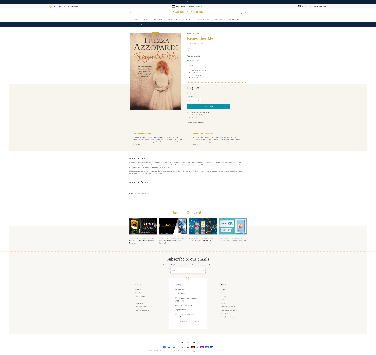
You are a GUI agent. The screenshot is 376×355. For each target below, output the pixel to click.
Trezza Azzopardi (196, 44)
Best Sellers (139, 293)
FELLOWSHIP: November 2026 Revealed (170, 242)
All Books (138, 289)
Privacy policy (194, 351)
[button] (131, 13)
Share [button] (191, 65)
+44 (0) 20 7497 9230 (183, 305)
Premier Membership (228, 307)
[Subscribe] (203, 270)
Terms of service (206, 351)
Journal (223, 303)
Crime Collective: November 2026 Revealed (142, 242)
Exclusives (138, 300)
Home (131, 24)
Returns (223, 296)
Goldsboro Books (159, 351)
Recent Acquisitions (142, 310)
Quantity (190, 96)
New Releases (140, 296)
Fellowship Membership (229, 310)
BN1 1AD (178, 317)
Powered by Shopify (169, 351)
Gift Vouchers (225, 313)
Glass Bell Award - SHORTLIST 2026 (202, 241)
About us (224, 289)
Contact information (220, 351)
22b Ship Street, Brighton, (185, 314)
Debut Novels (139, 303)
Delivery (223, 293)
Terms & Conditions (227, 317)
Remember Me (138, 24)
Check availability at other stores (200, 118)
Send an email (180, 289)
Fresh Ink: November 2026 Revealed (232, 241)
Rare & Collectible (141, 307)
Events (223, 300)
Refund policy (182, 351)
